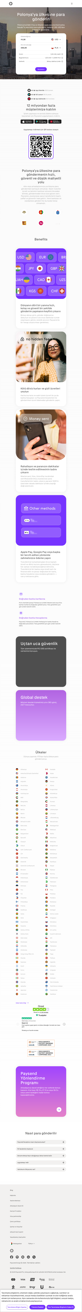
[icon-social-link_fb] (11, 1257)
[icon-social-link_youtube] (22, 1257)
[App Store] (27, 122)
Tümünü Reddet (37, 1307)
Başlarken (41, 69)
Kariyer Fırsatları (15, 1211)
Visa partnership (15, 1216)
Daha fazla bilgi (21, 1003)
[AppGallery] (54, 122)
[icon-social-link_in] (17, 1257)
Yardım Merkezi (15, 1200)
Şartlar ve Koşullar (16, 1227)
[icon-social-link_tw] (34, 1257)
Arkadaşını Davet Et (16, 1206)
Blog (11, 1190)
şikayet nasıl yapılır (16, 1232)
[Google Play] (41, 122)
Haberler (13, 1195)
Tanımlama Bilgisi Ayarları (17, 1307)
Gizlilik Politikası (15, 1268)
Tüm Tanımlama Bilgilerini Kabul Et (61, 1307)
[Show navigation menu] (72, 4)
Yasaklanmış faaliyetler (18, 1237)
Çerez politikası (15, 1221)
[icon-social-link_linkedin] (28, 1257)
